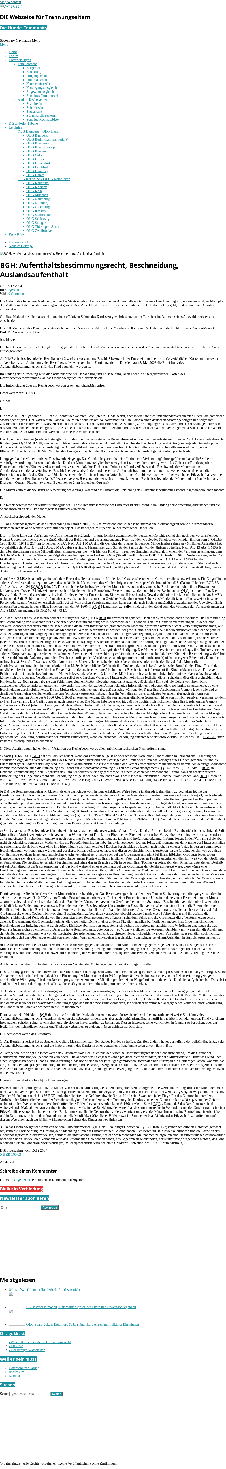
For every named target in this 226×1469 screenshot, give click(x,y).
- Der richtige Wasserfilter (27, 1350)
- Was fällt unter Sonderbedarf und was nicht (40, 1342)
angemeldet (22, 1180)
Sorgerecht (12, 290)
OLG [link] (185, 590)
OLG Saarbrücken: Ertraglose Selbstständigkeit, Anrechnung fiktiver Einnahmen (82, 1324)
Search (4, 1394)
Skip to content (10, 2)
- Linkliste (16, 1346)
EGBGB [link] (6, 559)
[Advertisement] (113, 1241)
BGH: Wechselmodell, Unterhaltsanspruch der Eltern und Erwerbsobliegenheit (81, 1307)
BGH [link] (203, 776)
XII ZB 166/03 (10, 1154)
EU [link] (36, 1061)
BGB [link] (95, 305)
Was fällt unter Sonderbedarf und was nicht (50, 1289)
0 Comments (17, 294)
